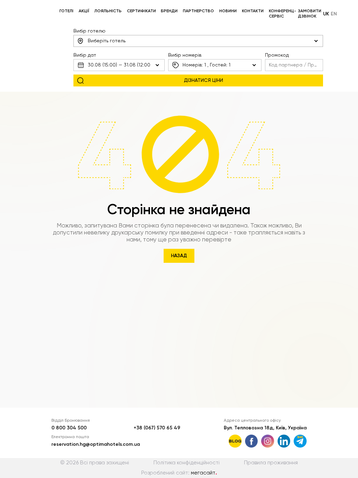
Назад (179, 255)
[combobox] (198, 41)
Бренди (169, 11)
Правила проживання (271, 462)
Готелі (66, 11)
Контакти (253, 11)
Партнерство (198, 11)
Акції (84, 11)
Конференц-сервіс (282, 14)
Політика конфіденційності (186, 462)
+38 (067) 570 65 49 (157, 428)
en (334, 14)
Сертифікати (141, 11)
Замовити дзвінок (309, 14)
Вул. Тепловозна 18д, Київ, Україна (265, 428)
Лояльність (108, 11)
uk (326, 14)
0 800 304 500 (69, 428)
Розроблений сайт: (179, 473)
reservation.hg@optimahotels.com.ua (95, 444)
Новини (228, 11)
